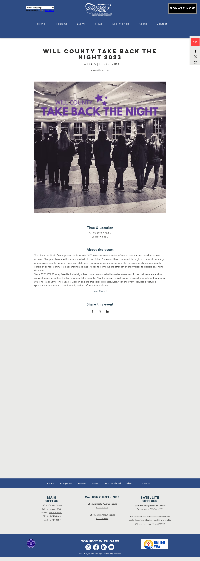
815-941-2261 (156, 509)
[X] (196, 57)
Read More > (100, 290)
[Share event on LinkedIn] (107, 311)
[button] (61, 24)
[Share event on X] (100, 311)
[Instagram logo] (88, 547)
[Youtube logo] (111, 547)
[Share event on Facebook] (92, 311)
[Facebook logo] (96, 547)
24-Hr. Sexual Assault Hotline (102, 515)
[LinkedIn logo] (104, 547)
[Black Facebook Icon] (196, 51)
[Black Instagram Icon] (196, 63)
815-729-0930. (158, 524)
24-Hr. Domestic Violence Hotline (102, 504)
